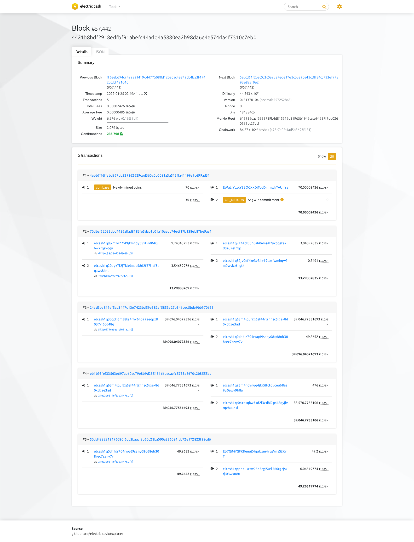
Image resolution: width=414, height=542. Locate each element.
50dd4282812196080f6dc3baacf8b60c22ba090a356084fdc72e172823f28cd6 (150, 439)
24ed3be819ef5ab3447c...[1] (115, 461)
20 (332, 156)
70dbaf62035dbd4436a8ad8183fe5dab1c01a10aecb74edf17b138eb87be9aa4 (151, 231)
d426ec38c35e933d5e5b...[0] (115, 253)
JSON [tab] (100, 52)
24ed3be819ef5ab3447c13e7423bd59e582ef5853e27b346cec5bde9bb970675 (152, 307)
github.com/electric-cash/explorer (97, 534)
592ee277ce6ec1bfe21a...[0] (115, 329)
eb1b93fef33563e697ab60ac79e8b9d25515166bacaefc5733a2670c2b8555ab (151, 373)
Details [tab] (81, 52)
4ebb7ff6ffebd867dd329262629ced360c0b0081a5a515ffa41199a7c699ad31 (150, 175)
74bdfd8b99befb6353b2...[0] (115, 275)
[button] (114, 6)
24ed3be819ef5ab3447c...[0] (115, 395)
